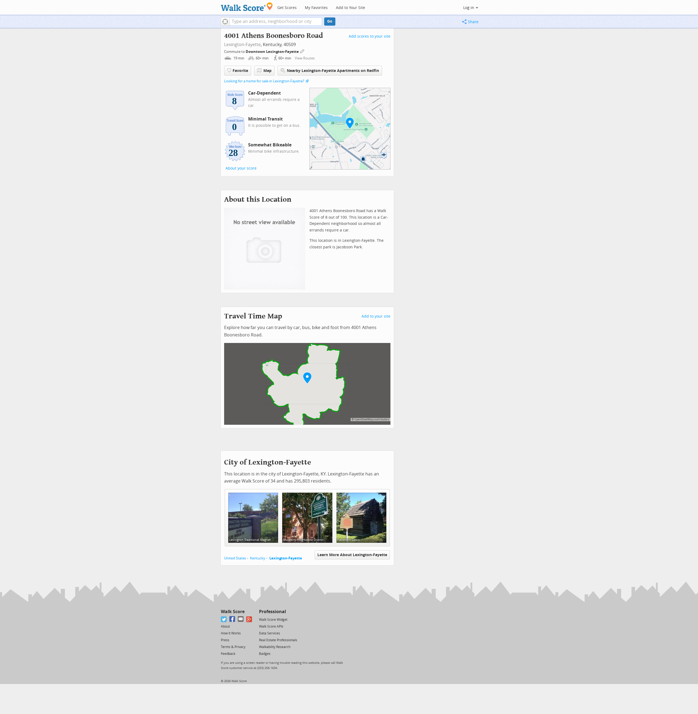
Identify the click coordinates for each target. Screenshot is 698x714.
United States (235, 558)
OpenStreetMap (364, 419)
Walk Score (233, 611)
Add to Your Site (350, 7)
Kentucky (257, 558)
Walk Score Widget (273, 620)
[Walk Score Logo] (247, 6)
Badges (264, 654)
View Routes (305, 58)
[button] (225, 21)
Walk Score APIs (271, 626)
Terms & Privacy (233, 647)
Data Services (269, 633)
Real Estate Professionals (278, 640)
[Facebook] (232, 619)
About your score (241, 168)
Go (329, 21)
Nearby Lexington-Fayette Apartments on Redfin (333, 70)
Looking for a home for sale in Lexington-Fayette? (264, 81)
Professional (272, 611)
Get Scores (287, 7)
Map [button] (267, 70)
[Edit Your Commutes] (302, 50)
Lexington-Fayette (242, 44)
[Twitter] (224, 619)
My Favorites (316, 7)
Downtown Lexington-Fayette (273, 52)
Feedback (228, 654)
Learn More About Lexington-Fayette (352, 555)
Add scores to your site (369, 36)
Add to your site (376, 316)
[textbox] (275, 21)
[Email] (241, 619)
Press (225, 640)
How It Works (231, 633)
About (225, 626)
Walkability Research (274, 647)
